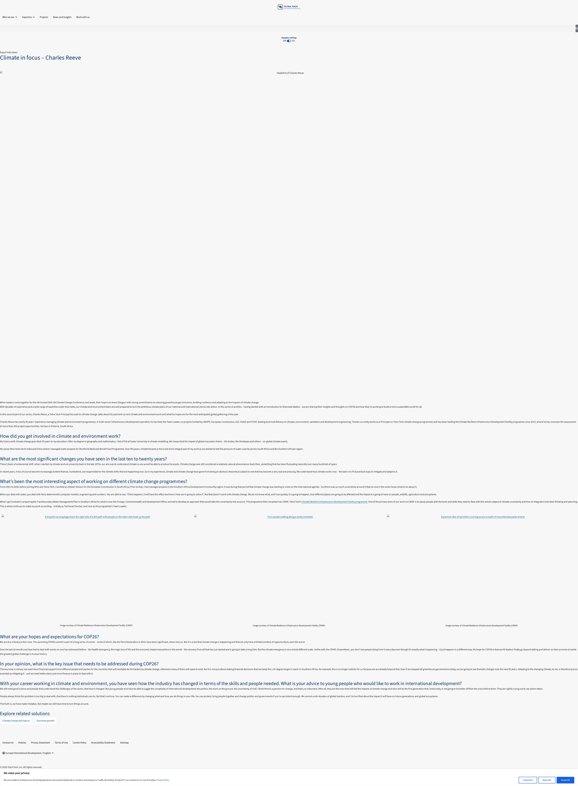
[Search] (577, 28)
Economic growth (45, 720)
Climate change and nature (16, 720)
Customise (528, 780)
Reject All (547, 780)
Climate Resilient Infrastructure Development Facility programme (334, 501)
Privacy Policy (163, 780)
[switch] (289, 41)
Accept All (565, 780)
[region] (289, 777)
